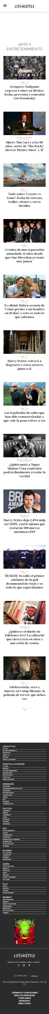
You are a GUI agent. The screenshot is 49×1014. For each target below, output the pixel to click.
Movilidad (6, 837)
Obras (5, 797)
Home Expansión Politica (12, 788)
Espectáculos (8, 866)
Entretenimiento (24, 138)
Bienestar (6, 908)
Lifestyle (6, 777)
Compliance (24, 998)
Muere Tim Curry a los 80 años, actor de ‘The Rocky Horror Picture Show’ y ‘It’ (24, 146)
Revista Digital (8, 779)
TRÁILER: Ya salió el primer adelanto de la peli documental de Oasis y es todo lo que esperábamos (24, 582)
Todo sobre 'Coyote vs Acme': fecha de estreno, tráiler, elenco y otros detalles (24, 200)
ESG (4, 799)
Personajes (7, 906)
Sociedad (6, 824)
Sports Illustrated (13, 764)
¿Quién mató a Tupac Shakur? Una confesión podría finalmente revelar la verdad (25, 470)
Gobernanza (7, 835)
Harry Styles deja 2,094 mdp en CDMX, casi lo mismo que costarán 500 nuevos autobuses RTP (24, 526)
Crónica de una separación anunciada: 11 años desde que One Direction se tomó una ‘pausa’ (24, 255)
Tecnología (7, 795)
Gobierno (6, 810)
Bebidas (6, 901)
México (5, 813)
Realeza (6, 868)
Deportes (6, 753)
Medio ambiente (9, 830)
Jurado (5, 913)
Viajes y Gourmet (9, 759)
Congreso (7, 815)
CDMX (5, 817)
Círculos (6, 870)
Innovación (7, 841)
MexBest (7, 897)
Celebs (5, 890)
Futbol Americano (10, 770)
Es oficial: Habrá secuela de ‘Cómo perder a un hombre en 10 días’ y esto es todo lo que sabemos (24, 311)
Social (5, 833)
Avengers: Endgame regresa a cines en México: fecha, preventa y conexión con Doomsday (24, 92)
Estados (6, 819)
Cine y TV (24, 82)
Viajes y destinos (9, 904)
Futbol (6, 766)
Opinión (6, 821)
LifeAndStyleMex (31, 966)
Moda (5, 873)
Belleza (6, 875)
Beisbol (6, 768)
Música (25, 245)
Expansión (8, 784)
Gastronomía (8, 899)
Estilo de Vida (8, 910)
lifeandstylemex (26, 966)
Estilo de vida (8, 892)
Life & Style (9, 746)
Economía (6, 790)
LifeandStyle (8, 804)
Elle (5, 884)
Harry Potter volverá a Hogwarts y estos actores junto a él (24, 365)
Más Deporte (8, 775)
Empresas (6, 786)
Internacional (8, 792)
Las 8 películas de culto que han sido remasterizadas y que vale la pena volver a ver (25, 416)
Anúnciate (24, 1001)
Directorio (24, 1003)
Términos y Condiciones (24, 993)
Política (7, 808)
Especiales (7, 859)
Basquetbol (7, 773)
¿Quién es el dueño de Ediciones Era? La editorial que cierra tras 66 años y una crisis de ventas (24, 637)
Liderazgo (7, 855)
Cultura (6, 879)
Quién (6, 864)
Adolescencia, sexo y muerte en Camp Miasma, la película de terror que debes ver (24, 693)
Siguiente (25, 709)
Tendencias (24, 515)
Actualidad (7, 852)
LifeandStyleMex (19, 966)
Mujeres (6, 801)
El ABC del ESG (8, 843)
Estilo (5, 748)
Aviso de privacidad (24, 995)
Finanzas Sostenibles (11, 839)
